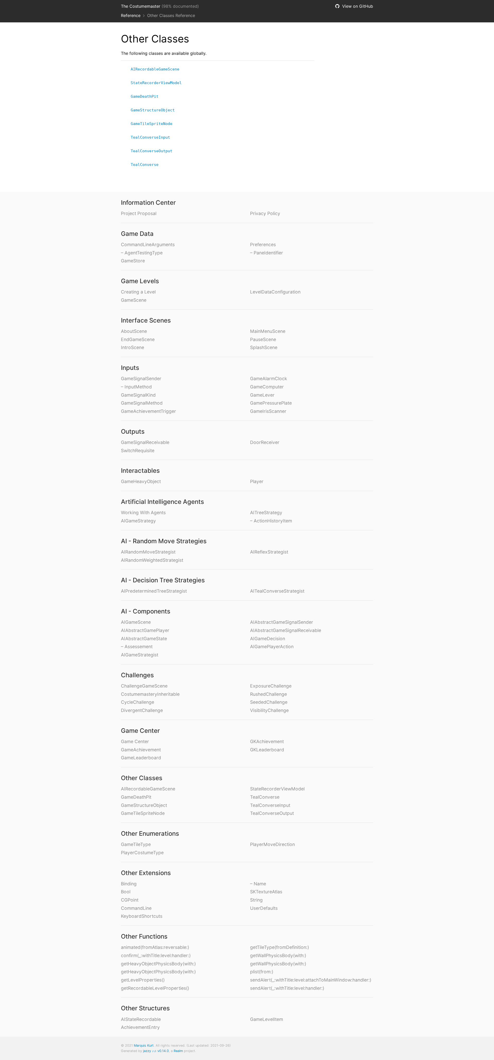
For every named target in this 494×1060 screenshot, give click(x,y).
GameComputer (267, 386)
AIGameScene (136, 622)
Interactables (140, 470)
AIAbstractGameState (144, 638)
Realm (178, 1051)
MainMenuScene (267, 331)
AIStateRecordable (141, 1019)
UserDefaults (264, 908)
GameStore (133, 260)
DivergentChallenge (142, 710)
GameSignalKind (138, 395)
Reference (130, 15)
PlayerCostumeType (142, 852)
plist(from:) (261, 971)
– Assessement (137, 646)
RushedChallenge (268, 694)
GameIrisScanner (268, 411)
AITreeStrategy (266, 512)
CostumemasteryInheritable (150, 694)
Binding (129, 883)
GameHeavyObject (141, 481)
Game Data (137, 233)
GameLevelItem (266, 1019)
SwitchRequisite (137, 450)
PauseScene (263, 339)
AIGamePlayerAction (272, 646)
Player (256, 481)
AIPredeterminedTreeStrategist (154, 591)
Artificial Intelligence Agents (162, 501)
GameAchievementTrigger (148, 411)
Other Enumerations (150, 833)
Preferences (263, 244)
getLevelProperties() (143, 980)
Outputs (133, 431)
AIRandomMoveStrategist (148, 552)
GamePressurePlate (271, 403)
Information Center (148, 202)
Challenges (137, 675)
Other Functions (144, 936)
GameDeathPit (146, 96)
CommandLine (136, 908)
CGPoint (129, 900)
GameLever (262, 395)
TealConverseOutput (153, 151)
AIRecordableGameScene (157, 69)
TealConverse (146, 164)
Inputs (130, 367)
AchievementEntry (140, 1027)
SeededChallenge (268, 702)
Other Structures (145, 1008)
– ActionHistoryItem (271, 520)
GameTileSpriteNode (153, 123)
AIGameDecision (267, 638)
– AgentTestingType (142, 252)
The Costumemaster (140, 6)
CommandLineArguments (148, 244)
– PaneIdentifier (266, 252)
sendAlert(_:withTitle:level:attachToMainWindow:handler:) (310, 980)
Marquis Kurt (144, 1045)
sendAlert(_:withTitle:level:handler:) (287, 988)
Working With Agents (143, 512)
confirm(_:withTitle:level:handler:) (156, 955)
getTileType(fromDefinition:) (279, 947)
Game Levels (140, 281)
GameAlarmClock (268, 378)
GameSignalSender (141, 378)
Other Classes (141, 778)
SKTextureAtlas (266, 891)
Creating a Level (138, 292)
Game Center (140, 730)
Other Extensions (146, 873)
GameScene (133, 300)
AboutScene (134, 331)
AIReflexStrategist (269, 552)
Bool (125, 891)
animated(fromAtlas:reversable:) (155, 947)
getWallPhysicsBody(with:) (278, 955)
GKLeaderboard (267, 749)
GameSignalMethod (142, 403)
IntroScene (132, 347)
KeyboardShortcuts (141, 916)
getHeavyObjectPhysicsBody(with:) (158, 963)
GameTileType (136, 844)
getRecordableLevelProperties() (155, 988)
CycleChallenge (137, 702)
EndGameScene (138, 339)
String (256, 900)
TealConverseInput (152, 137)
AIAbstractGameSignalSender (281, 622)
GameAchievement (141, 749)
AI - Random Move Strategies (164, 541)
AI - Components (145, 611)
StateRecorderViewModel (158, 83)
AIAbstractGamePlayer (145, 630)
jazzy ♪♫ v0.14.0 (156, 1051)
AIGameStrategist (139, 654)
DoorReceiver (264, 442)
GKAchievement (267, 741)
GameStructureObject (155, 110)
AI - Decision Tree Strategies (163, 580)
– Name (258, 883)
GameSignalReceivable (145, 442)
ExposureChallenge (271, 686)
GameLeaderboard (141, 757)
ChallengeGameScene (144, 686)
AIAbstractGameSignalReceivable (285, 630)
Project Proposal (138, 213)
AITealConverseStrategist (277, 591)
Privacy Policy (265, 213)
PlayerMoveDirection (272, 844)
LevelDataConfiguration (275, 292)
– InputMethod (136, 386)
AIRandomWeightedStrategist (152, 560)
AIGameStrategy (138, 520)
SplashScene (263, 347)
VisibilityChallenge (269, 710)
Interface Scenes (146, 320)
